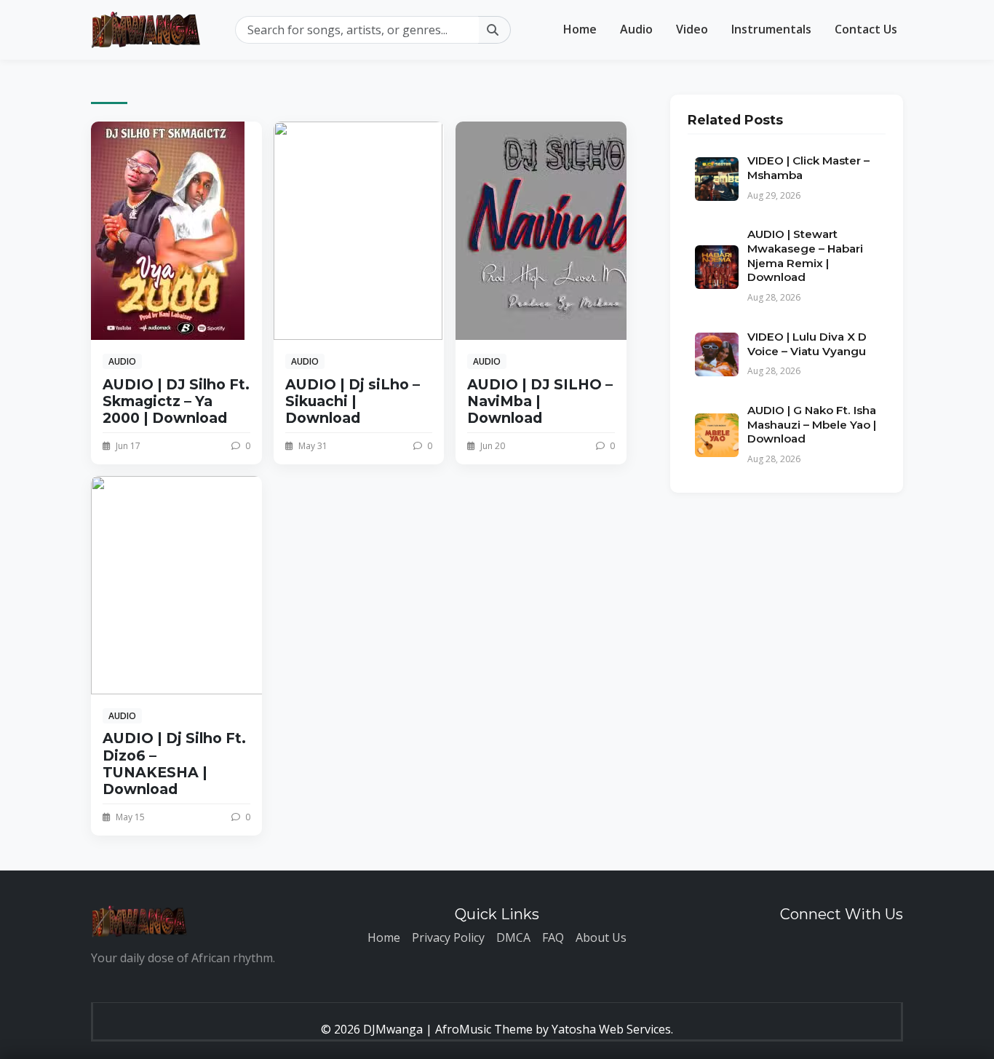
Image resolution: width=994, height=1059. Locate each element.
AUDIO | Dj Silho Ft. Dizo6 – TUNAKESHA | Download (174, 763)
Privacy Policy (448, 937)
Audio (636, 29)
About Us (601, 937)
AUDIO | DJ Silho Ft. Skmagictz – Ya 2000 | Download (176, 401)
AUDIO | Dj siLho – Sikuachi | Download (352, 401)
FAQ (553, 937)
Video (692, 29)
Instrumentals (771, 29)
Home (580, 29)
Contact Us (866, 29)
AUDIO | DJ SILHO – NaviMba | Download (540, 401)
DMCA (513, 937)
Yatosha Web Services (611, 1029)
